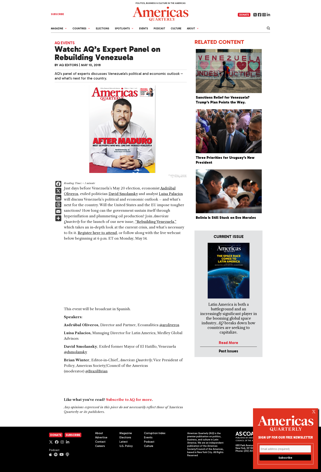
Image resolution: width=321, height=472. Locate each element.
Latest (123, 441)
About (99, 433)
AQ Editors (68, 65)
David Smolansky (123, 194)
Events (143, 28)
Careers (100, 446)
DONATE (244, 14)
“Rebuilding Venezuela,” (155, 222)
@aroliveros (169, 325)
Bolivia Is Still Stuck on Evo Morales (226, 217)
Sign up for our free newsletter (285, 437)
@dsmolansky (75, 352)
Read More (228, 342)
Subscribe (73, 435)
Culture (176, 28)
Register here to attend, (98, 233)
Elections (102, 28)
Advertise (101, 437)
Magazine (125, 433)
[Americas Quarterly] (160, 13)
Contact (100, 441)
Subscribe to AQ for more (129, 400)
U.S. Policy (126, 446)
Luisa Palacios (171, 194)
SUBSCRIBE (57, 14)
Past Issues (228, 351)
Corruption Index (154, 433)
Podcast (159, 28)
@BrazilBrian (96, 371)
